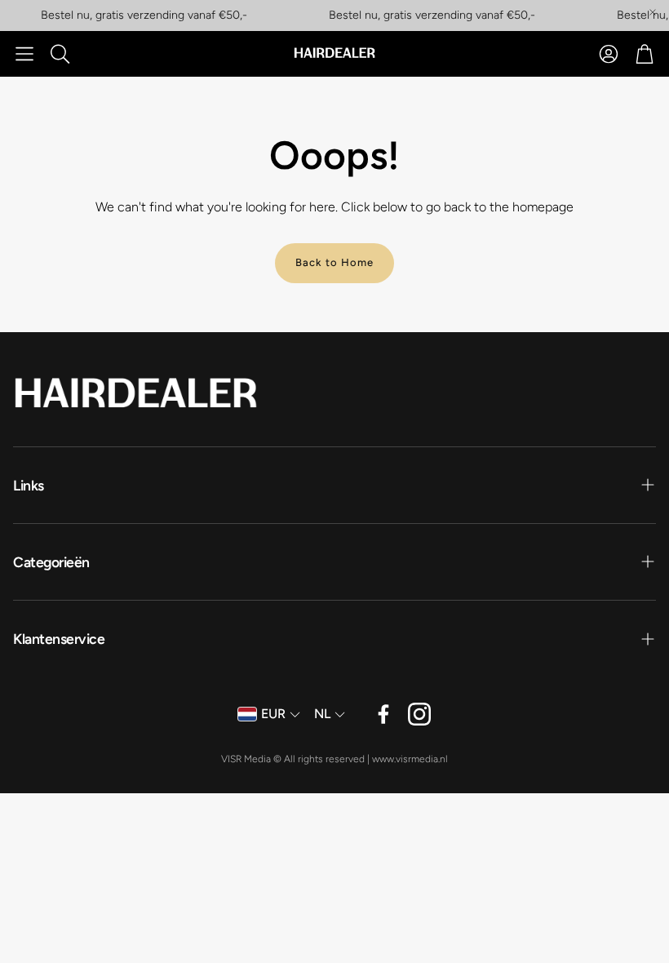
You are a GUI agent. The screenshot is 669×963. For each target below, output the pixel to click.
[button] (24, 53)
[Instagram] (419, 714)
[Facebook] (383, 714)
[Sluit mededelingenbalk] (652, 12)
